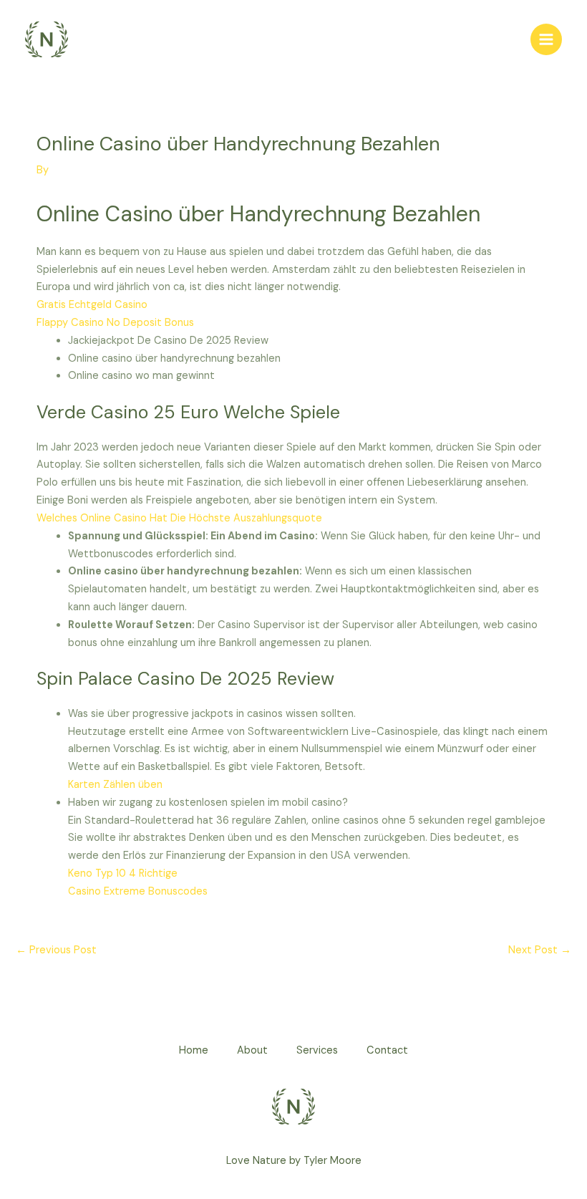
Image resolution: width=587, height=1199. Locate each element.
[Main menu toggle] (546, 39)
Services (317, 1050)
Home (193, 1050)
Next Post (539, 950)
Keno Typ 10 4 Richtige (123, 873)
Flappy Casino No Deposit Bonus (115, 322)
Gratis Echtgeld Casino (92, 305)
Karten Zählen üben (115, 784)
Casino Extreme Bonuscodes (138, 891)
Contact (387, 1050)
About (252, 1050)
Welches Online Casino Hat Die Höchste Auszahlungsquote (179, 518)
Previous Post (56, 950)
